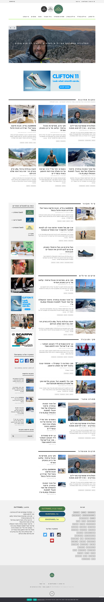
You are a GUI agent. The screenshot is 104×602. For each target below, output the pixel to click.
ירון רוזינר (63, 132)
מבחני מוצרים (75, 538)
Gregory (76, 512)
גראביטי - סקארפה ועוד (69, 262)
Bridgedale (91, 512)
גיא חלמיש (70, 385)
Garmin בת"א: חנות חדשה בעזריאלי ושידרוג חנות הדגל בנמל (23, 128)
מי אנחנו (26, 16)
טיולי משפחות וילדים (90, 532)
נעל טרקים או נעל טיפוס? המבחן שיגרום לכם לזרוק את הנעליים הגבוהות (58, 249)
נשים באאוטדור (84, 544)
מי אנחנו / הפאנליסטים (87, 1)
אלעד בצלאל (70, 348)
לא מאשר (29, 599)
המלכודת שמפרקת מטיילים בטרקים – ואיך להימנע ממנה (18, 380)
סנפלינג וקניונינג (91, 547)
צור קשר (78, 1)
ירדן (82, 538)
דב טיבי (93, 175)
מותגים (33, 16)
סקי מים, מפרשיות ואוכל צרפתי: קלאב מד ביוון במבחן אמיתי (52, 128)
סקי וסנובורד (66, 373)
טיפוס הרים (79, 532)
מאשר (35, 599)
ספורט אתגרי (81, 547)
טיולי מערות (75, 529)
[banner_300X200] (22, 303)
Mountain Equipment (89, 515)
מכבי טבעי (82, 541)
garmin (84, 512)
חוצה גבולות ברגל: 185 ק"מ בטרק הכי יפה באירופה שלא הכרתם (23, 171)
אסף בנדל (63, 175)
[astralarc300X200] (22, 267)
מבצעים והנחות (91, 541)
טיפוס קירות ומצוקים (90, 535)
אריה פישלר (92, 130)
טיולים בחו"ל (81, 16)
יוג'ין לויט (71, 367)
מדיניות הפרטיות (40, 599)
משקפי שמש (74, 541)
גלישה (83, 521)
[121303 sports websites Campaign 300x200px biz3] (22, 248)
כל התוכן (91, 16)
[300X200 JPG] (22, 285)
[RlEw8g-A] (22, 321)
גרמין (34, 142)
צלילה (75, 550)
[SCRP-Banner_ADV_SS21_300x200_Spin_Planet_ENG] (22, 340)
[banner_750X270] (52, 81)
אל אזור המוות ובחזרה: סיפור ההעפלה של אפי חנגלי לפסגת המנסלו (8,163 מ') (81, 171)
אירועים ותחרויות (84, 518)
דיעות (78, 521)
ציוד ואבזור (48, 16)
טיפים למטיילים (78, 535)
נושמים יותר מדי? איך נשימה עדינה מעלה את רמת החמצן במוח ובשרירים (52, 171)
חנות (40, 16)
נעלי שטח (92, 544)
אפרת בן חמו (33, 175)
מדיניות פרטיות (35, 586)
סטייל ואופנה (75, 544)
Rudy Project (76, 515)
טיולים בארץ (71, 16)
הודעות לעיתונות (32, 132)
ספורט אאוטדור (59, 16)
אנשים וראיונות (91, 521)
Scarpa (93, 518)
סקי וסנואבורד (91, 550)
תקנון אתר (46, 586)
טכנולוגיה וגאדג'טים (90, 538)
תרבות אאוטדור (81, 140)
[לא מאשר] (102, 599)
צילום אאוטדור (82, 550)
